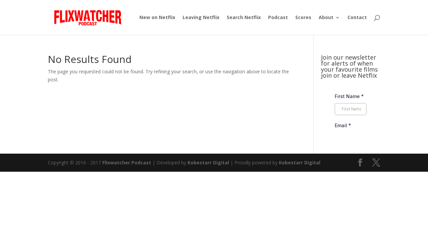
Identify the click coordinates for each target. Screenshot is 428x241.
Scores (303, 17)
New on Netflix (157, 17)
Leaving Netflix (201, 17)
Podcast (278, 17)
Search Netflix (244, 17)
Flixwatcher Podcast (126, 162)
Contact (357, 17)
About (326, 17)
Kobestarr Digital (208, 162)
